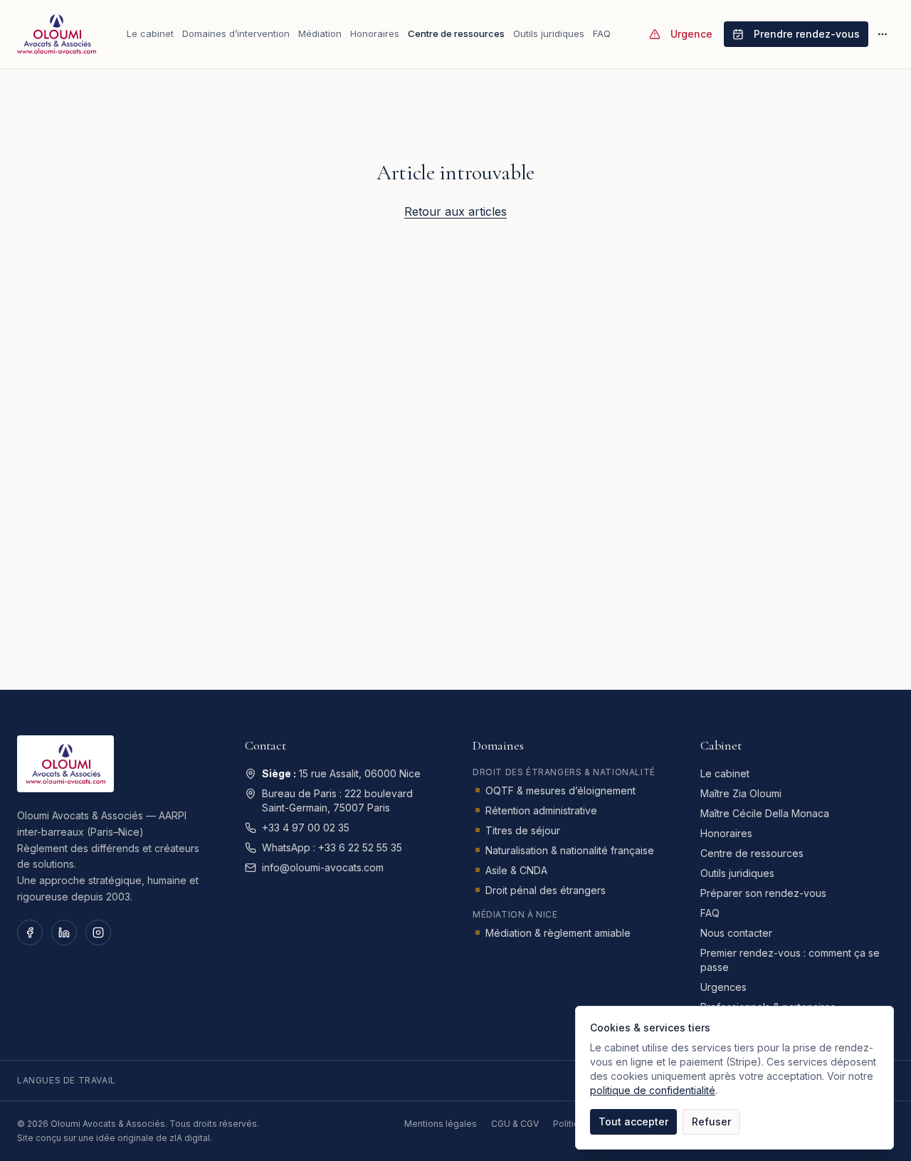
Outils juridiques (548, 33)
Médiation (320, 33)
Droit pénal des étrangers (545, 890)
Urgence (691, 34)
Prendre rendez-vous (807, 34)
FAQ (602, 33)
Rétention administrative (541, 810)
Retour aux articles (455, 211)
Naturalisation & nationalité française (569, 850)
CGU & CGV (515, 1123)
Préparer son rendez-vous (763, 893)
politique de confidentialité (652, 1090)
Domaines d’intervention (236, 33)
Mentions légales (440, 1123)
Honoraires (374, 33)
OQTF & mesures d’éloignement (560, 790)
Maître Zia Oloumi (740, 793)
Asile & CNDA (516, 870)
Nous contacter (736, 933)
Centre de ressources (456, 33)
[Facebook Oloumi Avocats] (30, 932)
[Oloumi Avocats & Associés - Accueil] (56, 34)
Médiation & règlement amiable (558, 933)
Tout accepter (633, 1121)
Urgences (723, 987)
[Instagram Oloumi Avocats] (98, 932)
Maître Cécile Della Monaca (764, 813)
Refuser (711, 1121)
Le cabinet (150, 33)
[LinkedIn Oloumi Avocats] (64, 932)
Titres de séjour (522, 830)
